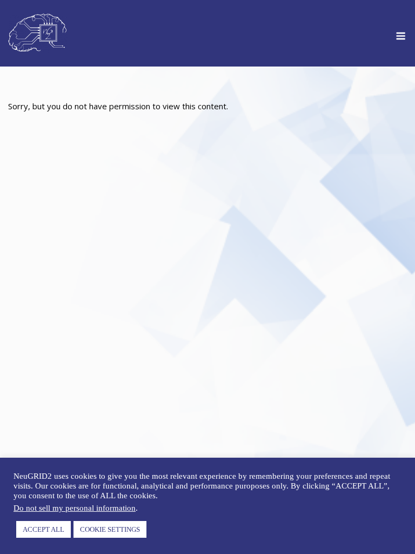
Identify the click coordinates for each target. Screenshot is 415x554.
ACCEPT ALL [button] (43, 529)
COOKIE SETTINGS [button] (110, 529)
